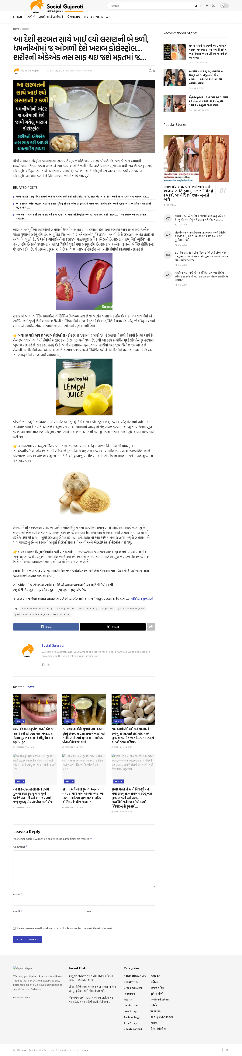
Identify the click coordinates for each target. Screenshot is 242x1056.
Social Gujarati (33, 70)
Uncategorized (133, 1029)
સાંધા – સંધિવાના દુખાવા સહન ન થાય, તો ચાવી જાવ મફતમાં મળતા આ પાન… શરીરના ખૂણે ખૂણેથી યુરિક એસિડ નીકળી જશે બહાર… (83, 795)
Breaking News (97, 17)
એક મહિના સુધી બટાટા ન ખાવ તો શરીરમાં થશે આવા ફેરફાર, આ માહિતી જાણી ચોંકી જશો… (91, 1000)
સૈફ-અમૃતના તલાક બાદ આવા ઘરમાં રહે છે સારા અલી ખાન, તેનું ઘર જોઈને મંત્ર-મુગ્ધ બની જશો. (209, 101)
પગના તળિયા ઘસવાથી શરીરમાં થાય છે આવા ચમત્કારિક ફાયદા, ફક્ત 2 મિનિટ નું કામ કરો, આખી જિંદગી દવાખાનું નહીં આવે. (188, 193)
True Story (130, 1023)
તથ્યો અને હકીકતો (51, 17)
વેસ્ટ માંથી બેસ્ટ (158, 1029)
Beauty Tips (131, 982)
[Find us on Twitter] (213, 5)
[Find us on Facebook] (207, 6)
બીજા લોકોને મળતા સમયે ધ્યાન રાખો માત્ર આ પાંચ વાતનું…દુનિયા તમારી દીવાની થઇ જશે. (92, 989)
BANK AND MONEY (135, 976)
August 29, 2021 (199, 62)
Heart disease (61, 614)
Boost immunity (88, 608)
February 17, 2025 (24, 807)
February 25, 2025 (73, 807)
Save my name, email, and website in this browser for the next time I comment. (65, 928)
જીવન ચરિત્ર (157, 988)
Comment (20, 847)
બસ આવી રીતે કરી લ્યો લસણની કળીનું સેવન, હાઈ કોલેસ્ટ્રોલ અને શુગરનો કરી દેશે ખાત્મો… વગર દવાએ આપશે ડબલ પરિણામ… (81, 216)
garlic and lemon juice (131, 608)
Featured (129, 994)
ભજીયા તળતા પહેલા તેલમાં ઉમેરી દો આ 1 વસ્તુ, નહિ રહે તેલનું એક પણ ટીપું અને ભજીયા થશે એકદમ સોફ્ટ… (200, 218)
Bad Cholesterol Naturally (37, 608)
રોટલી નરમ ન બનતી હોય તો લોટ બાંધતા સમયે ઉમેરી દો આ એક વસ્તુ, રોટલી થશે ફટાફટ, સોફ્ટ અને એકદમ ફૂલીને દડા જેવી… (200, 236)
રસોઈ (31, 17)
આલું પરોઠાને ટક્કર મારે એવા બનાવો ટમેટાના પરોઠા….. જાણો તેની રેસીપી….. (91, 978)
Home (18, 17)
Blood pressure (65, 608)
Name (18, 894)
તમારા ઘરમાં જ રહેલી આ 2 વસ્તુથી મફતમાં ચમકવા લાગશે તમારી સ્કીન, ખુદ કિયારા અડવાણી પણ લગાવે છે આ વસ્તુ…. (208, 51)
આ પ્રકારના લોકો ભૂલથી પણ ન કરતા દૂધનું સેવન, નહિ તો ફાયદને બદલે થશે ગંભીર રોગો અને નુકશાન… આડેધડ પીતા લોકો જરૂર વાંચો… (83, 205)
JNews (24, 1050)
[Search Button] (197, 5)
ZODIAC (155, 976)
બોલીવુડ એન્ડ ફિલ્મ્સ (161, 1017)
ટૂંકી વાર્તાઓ (156, 994)
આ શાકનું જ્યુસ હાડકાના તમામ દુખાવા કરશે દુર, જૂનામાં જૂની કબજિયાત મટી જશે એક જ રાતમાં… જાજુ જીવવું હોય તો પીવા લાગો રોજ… (34, 795)
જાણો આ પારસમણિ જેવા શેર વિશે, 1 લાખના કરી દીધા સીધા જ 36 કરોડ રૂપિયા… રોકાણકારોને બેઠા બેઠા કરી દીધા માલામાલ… (201, 276)
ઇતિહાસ (154, 982)
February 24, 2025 (24, 747)
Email (17, 911)
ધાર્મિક (153, 1005)
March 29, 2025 (55, 70)
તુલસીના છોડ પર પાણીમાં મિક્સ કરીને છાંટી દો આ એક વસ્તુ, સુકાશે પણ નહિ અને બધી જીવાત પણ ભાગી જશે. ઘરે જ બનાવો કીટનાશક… (201, 256)
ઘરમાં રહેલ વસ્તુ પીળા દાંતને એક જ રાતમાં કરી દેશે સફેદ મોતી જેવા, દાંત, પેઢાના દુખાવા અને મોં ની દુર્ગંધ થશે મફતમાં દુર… (82, 196)
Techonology (132, 1017)
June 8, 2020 (197, 88)
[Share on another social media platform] (151, 627)
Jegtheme (83, 1050)
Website (92, 911)
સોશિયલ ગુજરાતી (141, 599)
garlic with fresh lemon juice (32, 614)
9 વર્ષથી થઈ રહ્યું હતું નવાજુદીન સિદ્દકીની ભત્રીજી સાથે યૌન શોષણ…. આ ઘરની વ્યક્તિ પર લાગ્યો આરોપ (206, 77)
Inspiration (131, 1005)
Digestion (107, 608)
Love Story (130, 1011)
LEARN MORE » (21, 997)
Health (25, 28)
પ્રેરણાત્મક (73, 17)
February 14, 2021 (200, 110)
